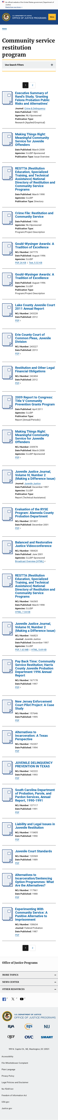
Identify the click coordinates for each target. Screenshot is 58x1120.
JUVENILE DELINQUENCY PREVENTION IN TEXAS (34, 764)
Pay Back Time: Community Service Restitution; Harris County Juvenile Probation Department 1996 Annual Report (35, 668)
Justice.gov (7, 1108)
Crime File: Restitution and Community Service (34, 215)
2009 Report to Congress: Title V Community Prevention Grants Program (35, 400)
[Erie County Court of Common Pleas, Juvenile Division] (7, 345)
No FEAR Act (7, 1089)
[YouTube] (23, 1000)
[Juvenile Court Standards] (7, 862)
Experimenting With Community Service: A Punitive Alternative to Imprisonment (31, 914)
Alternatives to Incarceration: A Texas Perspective (31, 735)
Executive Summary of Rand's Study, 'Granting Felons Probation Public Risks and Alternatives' (32, 98)
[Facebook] (5, 1000)
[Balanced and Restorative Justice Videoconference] (7, 553)
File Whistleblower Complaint (15, 1063)
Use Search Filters (14, 64)
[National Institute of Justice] (47, 1029)
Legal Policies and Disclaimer (15, 1082)
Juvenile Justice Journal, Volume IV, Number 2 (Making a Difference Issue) (35, 475)
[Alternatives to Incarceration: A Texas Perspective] (7, 743)
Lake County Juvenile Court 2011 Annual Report (35, 306)
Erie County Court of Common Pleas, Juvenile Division (33, 338)
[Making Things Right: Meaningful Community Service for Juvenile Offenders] (7, 145)
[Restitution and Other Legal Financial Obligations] (7, 378)
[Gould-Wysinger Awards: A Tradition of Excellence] (7, 254)
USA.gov (5, 1102)
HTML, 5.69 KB (39, 649)
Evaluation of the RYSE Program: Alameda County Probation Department (34, 512)
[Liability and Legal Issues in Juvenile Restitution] (7, 835)
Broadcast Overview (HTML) (29, 561)
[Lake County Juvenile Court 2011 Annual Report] (7, 316)
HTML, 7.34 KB (22, 612)
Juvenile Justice (32, 483)
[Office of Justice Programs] (6, 17)
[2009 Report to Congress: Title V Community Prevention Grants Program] (7, 408)
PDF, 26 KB (20, 262)
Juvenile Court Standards (33, 851)
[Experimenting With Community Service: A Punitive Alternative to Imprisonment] (7, 920)
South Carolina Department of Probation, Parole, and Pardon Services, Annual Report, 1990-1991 (35, 795)
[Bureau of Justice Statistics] (29, 1030)
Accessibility (7, 1056)
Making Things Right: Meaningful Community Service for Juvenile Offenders (32, 139)
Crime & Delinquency (34, 108)
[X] (14, 1000)
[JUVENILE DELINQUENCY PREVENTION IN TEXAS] (7, 773)
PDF (17, 320)
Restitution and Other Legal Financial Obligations (35, 369)
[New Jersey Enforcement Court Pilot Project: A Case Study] (7, 712)
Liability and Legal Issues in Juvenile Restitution (35, 825)
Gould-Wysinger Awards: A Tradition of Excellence (34, 245)
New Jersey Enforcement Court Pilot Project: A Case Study (34, 705)
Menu (52, 17)
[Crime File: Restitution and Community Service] (7, 224)
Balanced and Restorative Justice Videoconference (33, 544)
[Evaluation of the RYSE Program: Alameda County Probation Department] (7, 520)
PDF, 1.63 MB (22, 649)
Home (4, 29)
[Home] (29, 17)
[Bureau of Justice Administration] (11, 1029)
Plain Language (8, 1069)
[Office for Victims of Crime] (29, 1039)
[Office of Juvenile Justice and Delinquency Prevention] (11, 1039)
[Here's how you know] (29, 4)
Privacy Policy (8, 1076)
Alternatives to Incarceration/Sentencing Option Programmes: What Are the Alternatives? (34, 880)
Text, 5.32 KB (35, 262)
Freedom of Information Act (14, 1095)
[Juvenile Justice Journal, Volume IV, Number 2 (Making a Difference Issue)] (7, 482)
